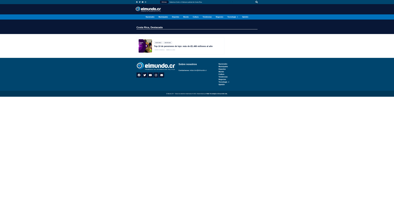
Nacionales (150, 17)
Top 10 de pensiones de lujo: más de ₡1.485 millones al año (183, 46)
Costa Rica (142, 27)
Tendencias (207, 17)
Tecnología (231, 17)
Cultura (196, 17)
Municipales (163, 17)
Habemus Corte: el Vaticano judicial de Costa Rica (185, 2)
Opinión (245, 17)
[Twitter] (139, 2)
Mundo (186, 17)
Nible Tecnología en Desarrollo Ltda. (216, 93)
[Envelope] (161, 75)
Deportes (175, 17)
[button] (257, 2)
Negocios (219, 17)
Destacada (157, 27)
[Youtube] (142, 2)
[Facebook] (136, 2)
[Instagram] (145, 2)
